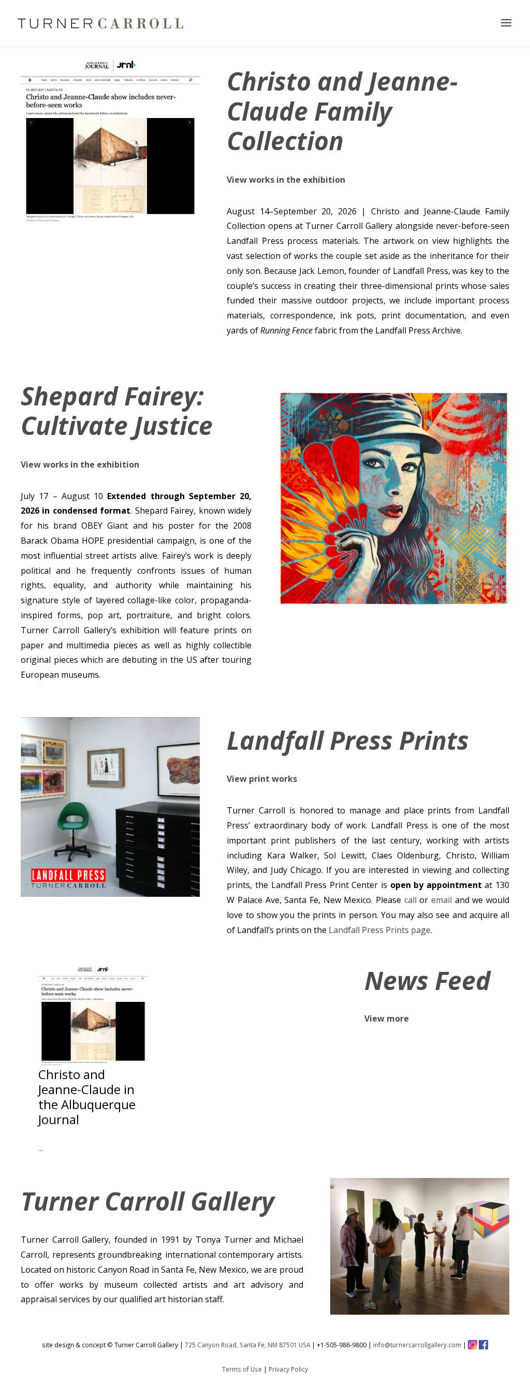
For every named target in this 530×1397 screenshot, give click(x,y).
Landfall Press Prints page (380, 930)
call (410, 900)
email (441, 900)
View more (386, 1018)
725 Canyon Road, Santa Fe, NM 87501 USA (247, 1345)
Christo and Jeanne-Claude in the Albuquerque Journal (87, 1096)
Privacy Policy (288, 1369)
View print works (262, 778)
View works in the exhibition (286, 179)
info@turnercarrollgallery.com (417, 1345)
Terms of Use (242, 1369)
